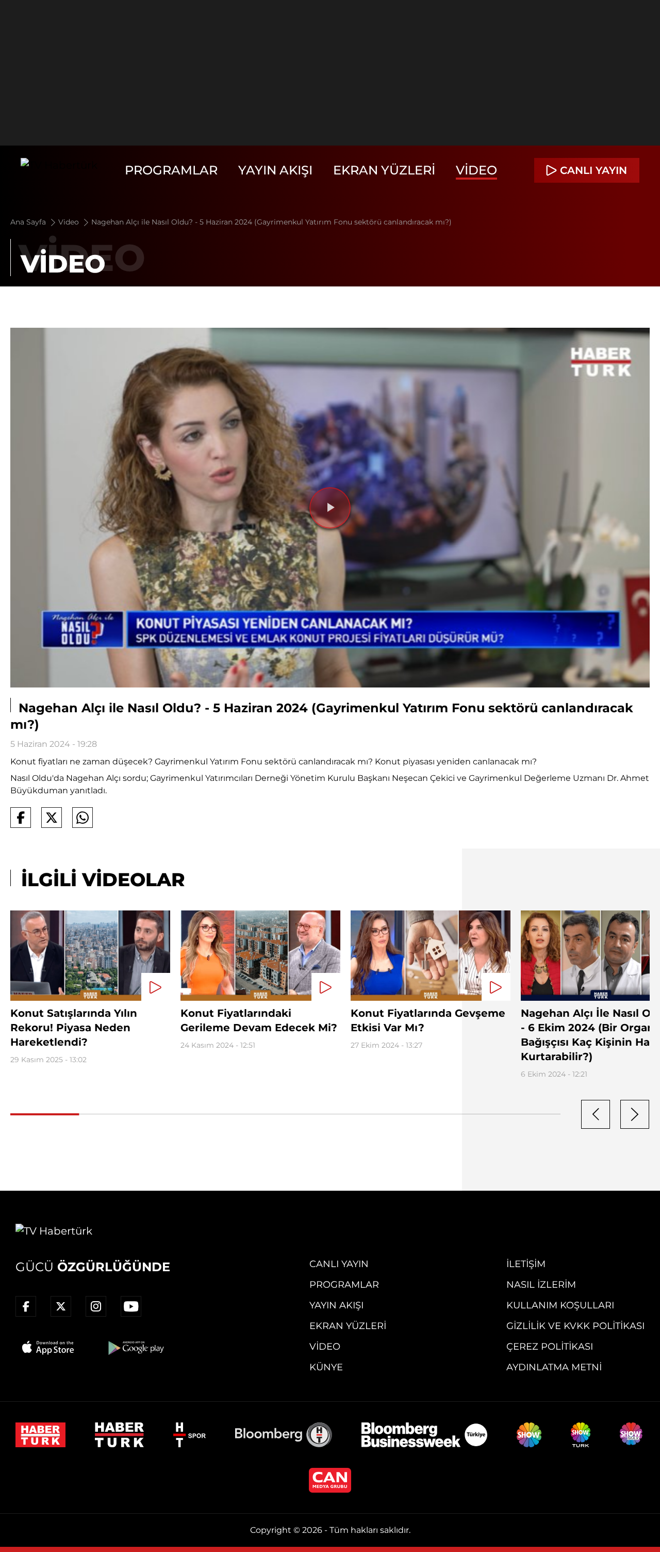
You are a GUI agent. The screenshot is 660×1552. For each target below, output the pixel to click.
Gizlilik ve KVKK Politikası (575, 1326)
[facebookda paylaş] (20, 817)
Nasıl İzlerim (541, 1284)
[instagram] (96, 1306)
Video (476, 170)
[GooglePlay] (135, 1347)
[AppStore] (48, 1347)
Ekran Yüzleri (384, 170)
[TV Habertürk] (59, 170)
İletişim (526, 1264)
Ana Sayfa (29, 222)
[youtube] (131, 1306)
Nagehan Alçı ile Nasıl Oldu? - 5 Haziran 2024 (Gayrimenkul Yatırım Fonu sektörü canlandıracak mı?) (271, 222)
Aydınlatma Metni (554, 1367)
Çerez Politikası (549, 1346)
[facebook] (25, 1306)
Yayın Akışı (275, 170)
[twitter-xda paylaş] (51, 817)
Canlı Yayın (339, 1264)
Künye (326, 1367)
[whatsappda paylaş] (82, 817)
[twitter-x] (61, 1306)
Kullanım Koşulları (560, 1305)
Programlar (171, 170)
